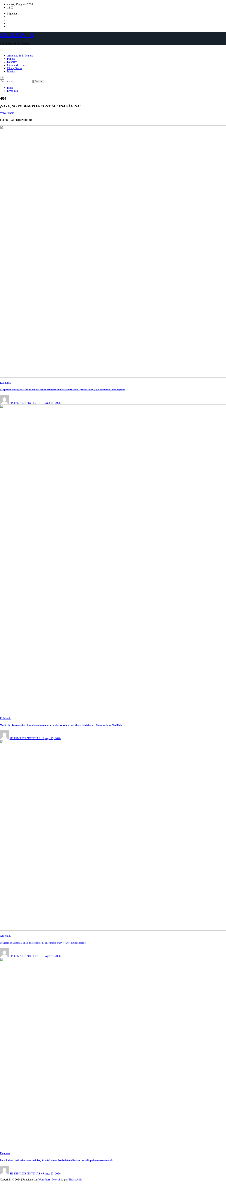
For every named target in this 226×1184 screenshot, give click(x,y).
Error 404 (12, 90)
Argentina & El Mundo (20, 55)
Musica (11, 71)
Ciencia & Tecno (16, 65)
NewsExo (57, 1179)
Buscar (38, 81)
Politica (11, 58)
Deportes (12, 61)
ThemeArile (75, 1179)
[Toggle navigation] (1, 50)
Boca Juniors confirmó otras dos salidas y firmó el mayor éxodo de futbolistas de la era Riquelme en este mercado (56, 1160)
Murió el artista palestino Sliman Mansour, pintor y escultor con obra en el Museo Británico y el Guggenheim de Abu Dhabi (61, 725)
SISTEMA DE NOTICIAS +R (27, 402)
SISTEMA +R (17, 35)
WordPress (44, 1179)
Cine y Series (14, 68)
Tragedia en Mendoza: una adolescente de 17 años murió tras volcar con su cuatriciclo (43, 942)
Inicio (10, 87)
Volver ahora (7, 112)
